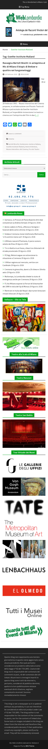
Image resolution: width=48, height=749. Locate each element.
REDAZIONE (25, 74)
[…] (36, 115)
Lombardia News (14, 213)
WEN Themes (30, 746)
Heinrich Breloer (31, 147)
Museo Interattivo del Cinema (17, 149)
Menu (25, 44)
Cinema (11, 139)
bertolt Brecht (13, 144)
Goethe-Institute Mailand (15, 147)
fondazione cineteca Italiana (30, 144)
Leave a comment (14, 133)
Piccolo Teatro (34, 149)
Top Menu (25, 7)
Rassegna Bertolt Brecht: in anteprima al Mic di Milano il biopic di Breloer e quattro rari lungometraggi (24, 66)
